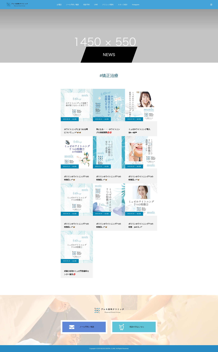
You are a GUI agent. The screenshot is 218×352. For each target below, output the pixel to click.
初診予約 (86, 4)
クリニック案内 (107, 4)
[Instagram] (211, 4)
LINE (96, 4)
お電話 (59, 4)
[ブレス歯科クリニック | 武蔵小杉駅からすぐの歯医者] (17, 4)
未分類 (74, 119)
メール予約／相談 (72, 4)
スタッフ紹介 (123, 4)
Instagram (135, 4)
